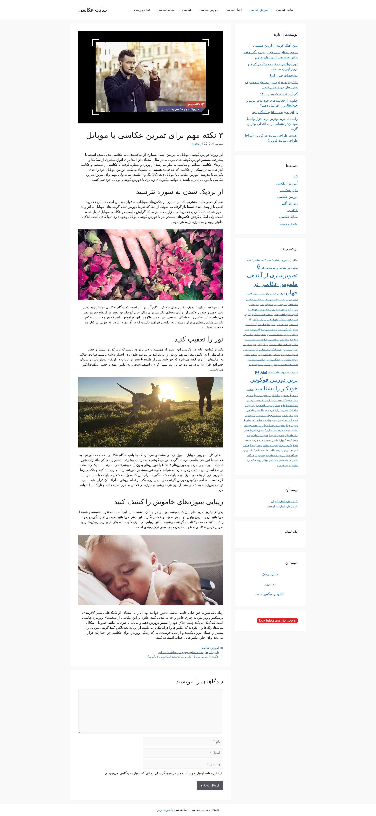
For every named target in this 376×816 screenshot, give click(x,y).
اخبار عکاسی (234, 10)
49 (295, 177)
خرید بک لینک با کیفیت (282, 506)
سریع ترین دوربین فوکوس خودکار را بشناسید (274, 380)
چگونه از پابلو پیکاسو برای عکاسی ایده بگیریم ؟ (271, 445)
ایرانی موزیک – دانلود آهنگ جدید (275, 112)
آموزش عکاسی (258, 10)
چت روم (270, 584)
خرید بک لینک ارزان (284, 501)
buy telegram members (277, 620)
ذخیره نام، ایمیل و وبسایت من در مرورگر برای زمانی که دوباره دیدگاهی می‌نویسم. (161, 773)
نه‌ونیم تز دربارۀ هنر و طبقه (276, 410)
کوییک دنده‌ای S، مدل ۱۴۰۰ (279, 94)
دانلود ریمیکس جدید (270, 594)
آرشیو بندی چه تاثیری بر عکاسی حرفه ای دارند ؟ (269, 309)
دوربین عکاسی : (277, 359)
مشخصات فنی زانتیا (284, 75)
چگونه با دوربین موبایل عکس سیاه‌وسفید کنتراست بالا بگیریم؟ (183, 656)
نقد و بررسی (142, 10)
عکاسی (187, 10)
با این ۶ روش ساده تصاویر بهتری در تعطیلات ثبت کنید (188, 652)
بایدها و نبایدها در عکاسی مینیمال (283, 344)
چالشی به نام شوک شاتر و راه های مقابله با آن (273, 420)
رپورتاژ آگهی (289, 203)
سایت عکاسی (92, 10)
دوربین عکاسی (209, 10)
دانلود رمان (270, 574)
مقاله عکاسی (166, 10)
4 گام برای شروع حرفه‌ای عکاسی (282, 260)
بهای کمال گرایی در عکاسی (271, 349)
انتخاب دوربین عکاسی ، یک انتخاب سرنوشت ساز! (267, 339)
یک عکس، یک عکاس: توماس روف (272, 460)
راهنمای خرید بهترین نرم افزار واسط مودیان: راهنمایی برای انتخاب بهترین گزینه (272, 124)
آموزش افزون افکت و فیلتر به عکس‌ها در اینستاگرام (274, 314)
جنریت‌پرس (164, 810)
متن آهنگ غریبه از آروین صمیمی (275, 45)
